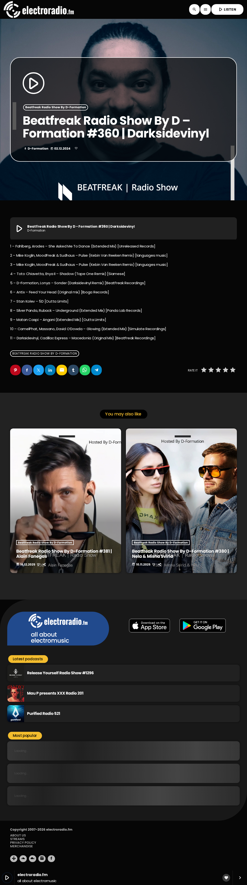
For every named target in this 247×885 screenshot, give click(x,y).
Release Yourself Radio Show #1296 (60, 673)
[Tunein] (13, 858)
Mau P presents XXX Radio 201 (55, 693)
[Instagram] (42, 858)
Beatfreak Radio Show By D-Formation (55, 107)
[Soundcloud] (23, 858)
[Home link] (39, 9)
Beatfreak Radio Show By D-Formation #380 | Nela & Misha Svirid (180, 554)
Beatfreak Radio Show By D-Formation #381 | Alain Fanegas (64, 554)
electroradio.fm (59, 829)
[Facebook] (51, 858)
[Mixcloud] (32, 858)
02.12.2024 (60, 149)
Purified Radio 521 (43, 713)
